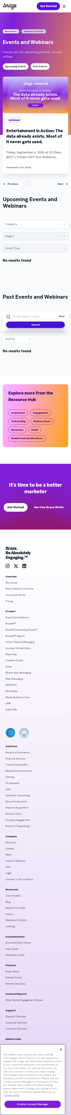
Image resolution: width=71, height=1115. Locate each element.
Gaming (10, 776)
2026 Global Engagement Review (24, 1000)
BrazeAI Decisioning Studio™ (22, 629)
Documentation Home (18, 942)
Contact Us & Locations (19, 879)
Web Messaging (14, 678)
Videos (9, 914)
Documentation (15, 936)
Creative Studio (14, 660)
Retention (17, 429)
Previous (13, 183)
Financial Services (16, 758)
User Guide (12, 948)
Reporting (11, 654)
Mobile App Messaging (18, 672)
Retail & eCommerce (17, 752)
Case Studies (13, 895)
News (9, 854)
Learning (10, 926)
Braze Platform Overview (20, 588)
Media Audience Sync (18, 697)
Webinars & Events (34, 31)
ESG (8, 867)
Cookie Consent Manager (32, 1104)
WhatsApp (12, 691)
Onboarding (18, 421)
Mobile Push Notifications (27, 438)
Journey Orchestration (18, 648)
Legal (8, 873)
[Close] (61, 1049)
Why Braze (11, 582)
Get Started (48, 6)
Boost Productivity (16, 801)
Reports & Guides (16, 907)
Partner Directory (15, 983)
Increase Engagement (18, 820)
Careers (10, 848)
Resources (11, 31)
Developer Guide (15, 954)
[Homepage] (10, 6)
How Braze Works (16, 594)
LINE (8, 703)
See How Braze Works (49, 507)
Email (34, 429)
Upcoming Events (15, 66)
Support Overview (16, 1016)
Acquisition (18, 412)
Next (60, 183)
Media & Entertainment (19, 770)
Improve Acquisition (17, 807)
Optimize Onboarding (18, 795)
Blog (8, 901)
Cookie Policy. (12, 1095)
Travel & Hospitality (17, 764)
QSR (8, 789)
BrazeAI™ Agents (15, 635)
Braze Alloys (12, 971)
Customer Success (16, 1028)
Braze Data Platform (17, 617)
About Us (11, 842)
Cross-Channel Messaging (20, 641)
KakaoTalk (11, 709)
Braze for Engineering (17, 826)
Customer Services (16, 1022)
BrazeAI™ (11, 623)
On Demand (12, 783)
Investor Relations (16, 860)
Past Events (40, 66)
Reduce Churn (42, 421)
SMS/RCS (11, 684)
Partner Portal (14, 977)
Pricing (9, 601)
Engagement (40, 412)
